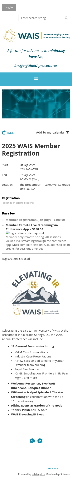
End (4, 175)
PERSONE (53, 468)
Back (10, 132)
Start (5, 165)
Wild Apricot (38, 474)
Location (7, 184)
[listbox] (53, 132)
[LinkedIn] (39, 440)
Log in (9, 7)
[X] (32, 440)
